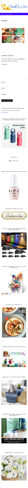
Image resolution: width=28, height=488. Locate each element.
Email (3, 88)
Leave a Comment (8, 23)
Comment (4, 64)
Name (3, 82)
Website (3, 94)
